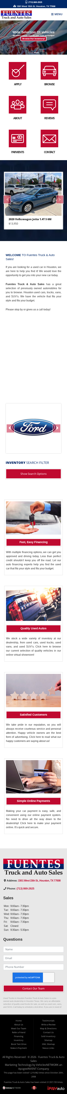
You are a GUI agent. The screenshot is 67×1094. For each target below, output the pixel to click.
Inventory (18, 1040)
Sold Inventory (48, 1036)
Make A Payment (18, 1048)
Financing (18, 1036)
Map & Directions (48, 1028)
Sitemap (48, 1040)
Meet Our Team (18, 1028)
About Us (18, 1024)
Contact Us (48, 1032)
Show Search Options (33, 474)
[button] (33, 39)
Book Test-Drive (18, 1044)
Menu (58, 14)
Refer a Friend (18, 1032)
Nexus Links (48, 1048)
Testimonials (48, 1020)
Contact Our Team (33, 988)
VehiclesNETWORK (47, 1065)
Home (19, 1020)
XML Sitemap (48, 1044)
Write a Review (48, 1024)
